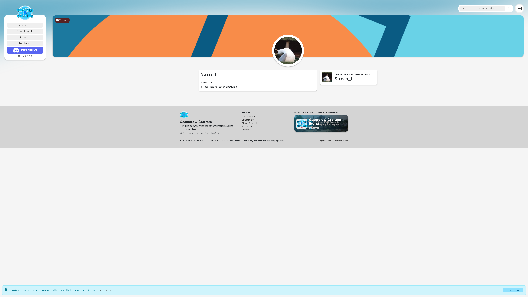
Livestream (25, 43)
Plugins (246, 129)
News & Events (25, 31)
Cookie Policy (104, 290)
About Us (25, 37)
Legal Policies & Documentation (333, 140)
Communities (25, 25)
